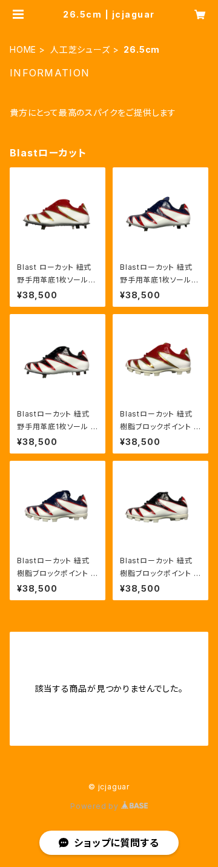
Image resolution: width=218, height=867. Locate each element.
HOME (23, 49)
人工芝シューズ (80, 49)
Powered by (95, 806)
